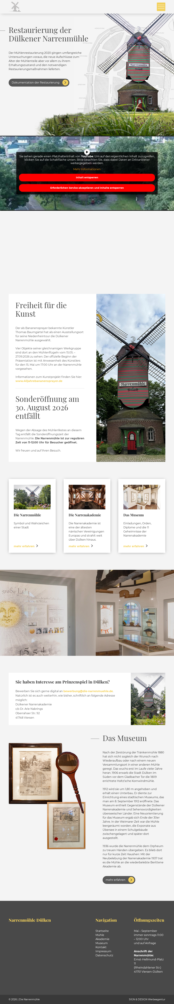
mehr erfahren (115, 879)
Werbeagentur (156, 999)
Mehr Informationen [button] (87, 169)
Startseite (102, 931)
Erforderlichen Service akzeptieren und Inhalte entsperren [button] (87, 187)
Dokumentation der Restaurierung (35, 82)
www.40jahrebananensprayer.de (38, 381)
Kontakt (101, 947)
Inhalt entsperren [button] (87, 177)
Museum (101, 943)
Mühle (99, 935)
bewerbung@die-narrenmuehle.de (88, 691)
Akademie (102, 939)
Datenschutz (104, 955)
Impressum (103, 951)
